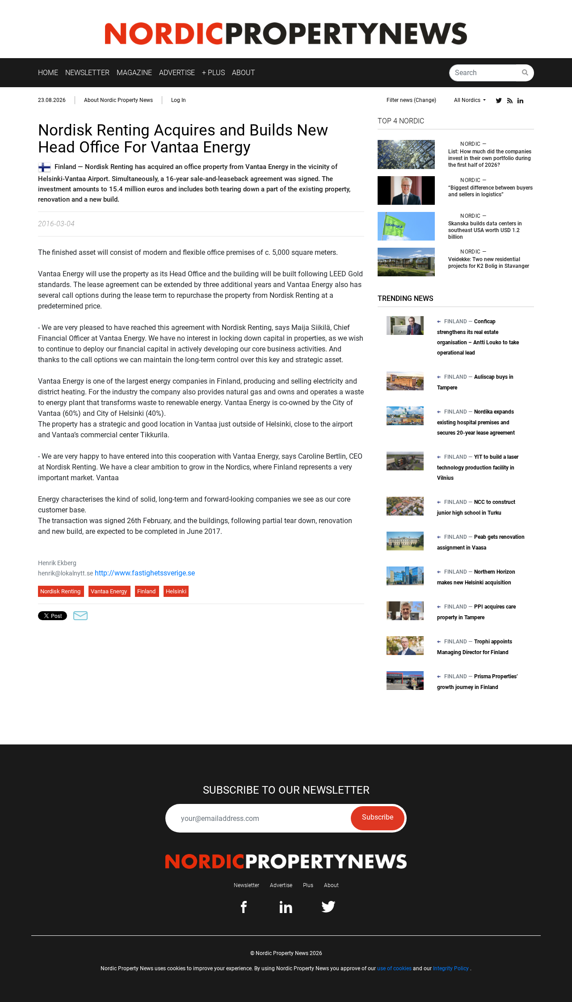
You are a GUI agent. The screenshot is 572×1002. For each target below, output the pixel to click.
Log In (178, 100)
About (331, 885)
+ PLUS (213, 72)
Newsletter (246, 885)
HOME (48, 72)
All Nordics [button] (468, 100)
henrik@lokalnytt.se (65, 573)
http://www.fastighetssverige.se (145, 573)
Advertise (281, 885)
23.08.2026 (52, 100)
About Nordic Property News (118, 100)
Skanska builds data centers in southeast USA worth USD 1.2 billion (485, 230)
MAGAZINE (134, 72)
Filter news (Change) (411, 100)
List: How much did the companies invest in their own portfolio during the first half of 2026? (489, 158)
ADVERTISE (177, 72)
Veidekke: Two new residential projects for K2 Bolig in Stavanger (488, 262)
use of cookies (394, 968)
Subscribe (377, 817)
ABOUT (243, 72)
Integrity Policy (451, 968)
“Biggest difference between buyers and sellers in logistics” (490, 191)
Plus (308, 885)
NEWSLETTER (87, 72)
